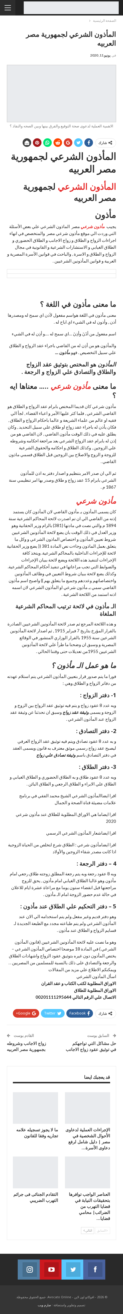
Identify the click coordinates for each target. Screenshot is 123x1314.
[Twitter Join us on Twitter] (72, 1269)
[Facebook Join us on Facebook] (94, 1269)
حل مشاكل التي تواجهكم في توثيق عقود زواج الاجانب (91, 1046)
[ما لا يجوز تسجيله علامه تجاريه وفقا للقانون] (35, 1108)
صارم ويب (44, 1305)
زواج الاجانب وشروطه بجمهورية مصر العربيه (26, 1046)
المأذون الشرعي (87, 186)
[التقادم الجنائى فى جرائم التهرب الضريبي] (35, 1172)
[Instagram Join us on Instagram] (29, 1269)
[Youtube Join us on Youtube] (51, 1269)
